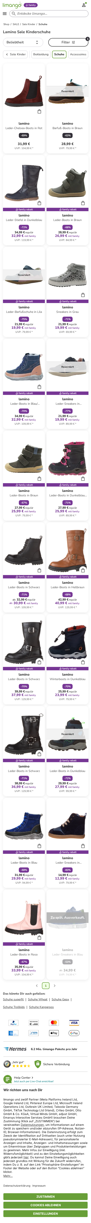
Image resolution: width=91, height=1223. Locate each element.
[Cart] (39, 111)
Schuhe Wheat (37, 999)
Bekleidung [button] (40, 54)
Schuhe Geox (60, 999)
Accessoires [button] (78, 54)
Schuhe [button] (59, 54)
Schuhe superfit (13, 999)
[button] (23, 42)
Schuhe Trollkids (14, 1007)
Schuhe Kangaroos (41, 1007)
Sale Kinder (18, 54)
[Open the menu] (4, 14)
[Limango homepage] (12, 5)
